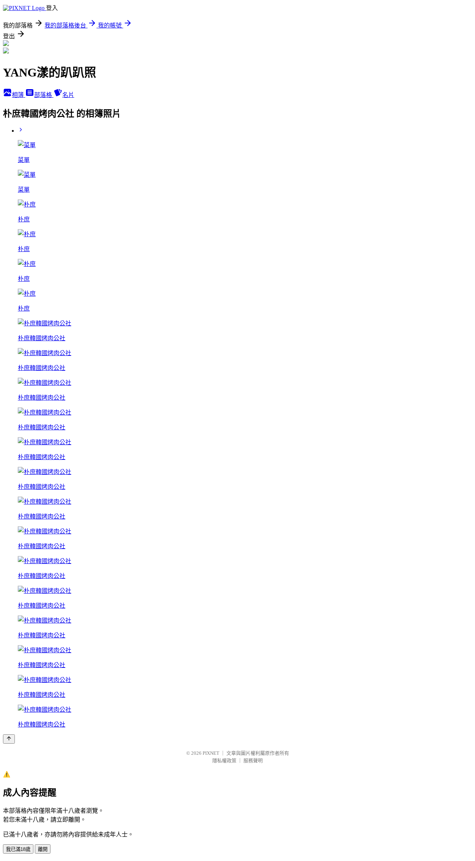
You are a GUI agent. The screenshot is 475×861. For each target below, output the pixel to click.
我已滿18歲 (18, 849)
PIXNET (211, 753)
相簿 (18, 95)
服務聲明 (253, 760)
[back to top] (9, 739)
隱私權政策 (224, 760)
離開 (43, 849)
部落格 (43, 95)
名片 (68, 95)
